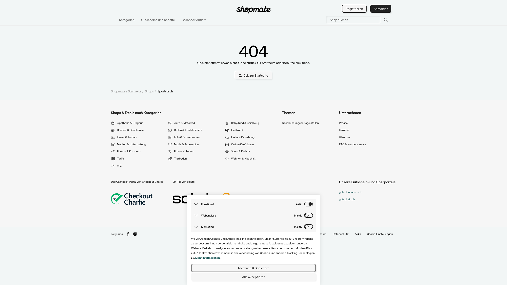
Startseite (134, 91)
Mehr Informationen (207, 257)
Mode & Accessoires (186, 144)
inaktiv (298, 215)
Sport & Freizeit (240, 151)
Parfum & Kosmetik (128, 151)
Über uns (344, 137)
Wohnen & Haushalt (243, 158)
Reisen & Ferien (183, 151)
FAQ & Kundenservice (352, 144)
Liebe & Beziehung (242, 137)
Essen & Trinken (126, 137)
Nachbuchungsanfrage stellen (300, 123)
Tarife (120, 158)
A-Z (119, 165)
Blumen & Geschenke (130, 130)
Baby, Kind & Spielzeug (245, 123)
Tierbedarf (180, 158)
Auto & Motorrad (184, 123)
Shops (149, 91)
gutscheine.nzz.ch (350, 192)
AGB (358, 234)
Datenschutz (341, 234)
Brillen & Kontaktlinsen (187, 130)
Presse (343, 123)
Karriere (344, 130)
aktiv (299, 204)
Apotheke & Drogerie (129, 123)
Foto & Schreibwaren (186, 137)
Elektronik (237, 130)
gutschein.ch (347, 199)
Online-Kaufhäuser (242, 144)
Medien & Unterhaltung (131, 144)
